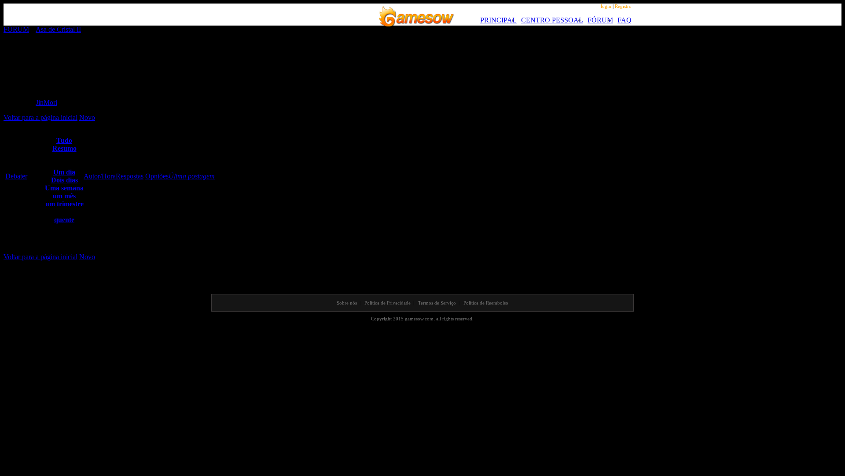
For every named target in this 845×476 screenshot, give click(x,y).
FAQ (624, 20)
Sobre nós (347, 302)
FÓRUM (600, 20)
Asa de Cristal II (58, 29)
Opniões (157, 176)
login (606, 6)
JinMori (46, 102)
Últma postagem (192, 176)
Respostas (129, 176)
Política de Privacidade (387, 302)
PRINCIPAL (498, 20)
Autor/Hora (100, 176)
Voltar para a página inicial (40, 117)
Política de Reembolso (485, 302)
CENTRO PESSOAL (552, 20)
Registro (623, 6)
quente (64, 219)
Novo (87, 117)
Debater (16, 176)
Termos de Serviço (437, 302)
